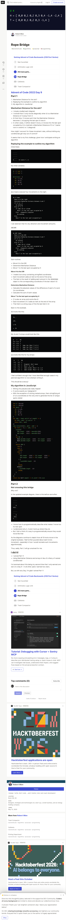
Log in (48, 2)
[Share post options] (3, 89)
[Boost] (3, 83)
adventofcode (17, 49)
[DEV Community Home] (3, 2)
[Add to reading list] (3, 77)
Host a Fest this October (20, 879)
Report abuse (42, 698)
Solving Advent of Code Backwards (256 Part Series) (36, 57)
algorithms (27, 49)
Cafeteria (24, 828)
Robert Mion (19, 34)
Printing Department (24, 835)
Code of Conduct (31, 698)
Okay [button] (5, 918)
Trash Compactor (24, 821)
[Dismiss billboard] (63, 895)
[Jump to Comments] (3, 70)
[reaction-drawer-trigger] (3, 63)
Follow (36, 789)
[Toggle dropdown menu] (60, 612)
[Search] (8, 2)
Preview (27, 693)
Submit (18, 693)
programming (45, 49)
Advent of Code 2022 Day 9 (26, 92)
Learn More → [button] (17, 772)
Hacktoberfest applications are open (32, 760)
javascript (35, 49)
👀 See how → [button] (17, 669)
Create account (58, 2)
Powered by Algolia (35, 2)
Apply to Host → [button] (15, 889)
